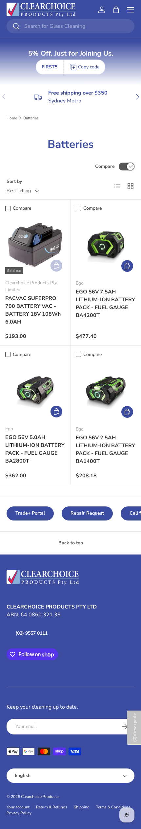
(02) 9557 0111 (31, 633)
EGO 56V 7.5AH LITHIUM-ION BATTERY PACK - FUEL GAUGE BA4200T (105, 303)
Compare (105, 166)
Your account (18, 807)
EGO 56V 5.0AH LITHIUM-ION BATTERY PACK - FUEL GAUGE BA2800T (35, 449)
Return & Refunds (51, 807)
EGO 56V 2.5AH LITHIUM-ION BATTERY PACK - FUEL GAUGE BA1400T (105, 449)
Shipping (82, 807)
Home (12, 118)
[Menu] (130, 10)
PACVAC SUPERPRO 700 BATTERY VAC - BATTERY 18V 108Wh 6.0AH (33, 310)
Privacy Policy (19, 813)
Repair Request (87, 513)
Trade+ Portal (30, 513)
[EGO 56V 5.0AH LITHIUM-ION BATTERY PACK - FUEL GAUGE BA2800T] (35, 390)
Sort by (14, 181)
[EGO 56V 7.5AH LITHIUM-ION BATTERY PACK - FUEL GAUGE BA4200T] (106, 244)
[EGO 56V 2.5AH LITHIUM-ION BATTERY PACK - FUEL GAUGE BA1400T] (106, 390)
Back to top (70, 543)
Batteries (31, 118)
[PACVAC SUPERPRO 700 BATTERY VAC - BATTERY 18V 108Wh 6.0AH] (35, 244)
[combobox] (70, 26)
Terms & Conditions (113, 807)
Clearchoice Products (40, 796)
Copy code (88, 67)
